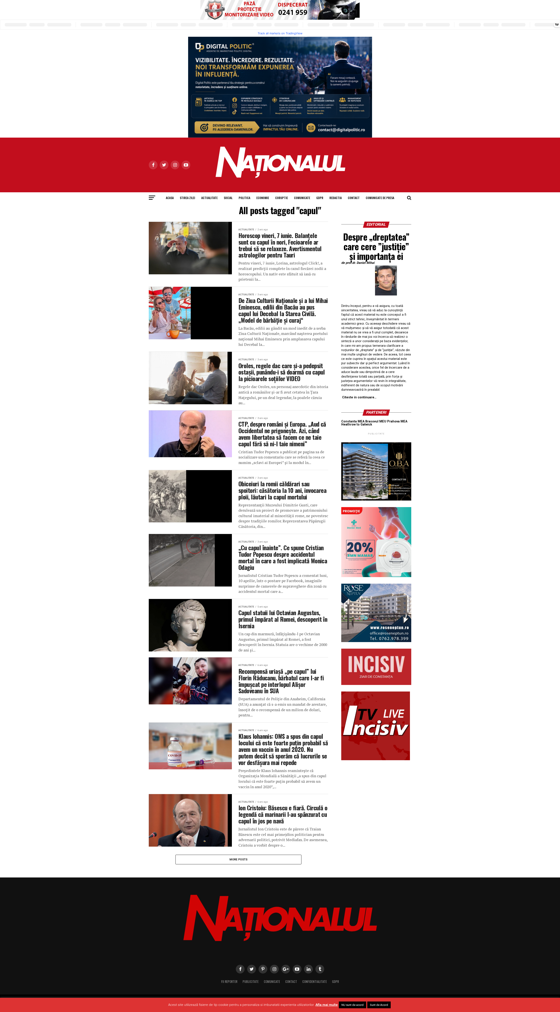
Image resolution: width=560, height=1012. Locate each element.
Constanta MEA (352, 421)
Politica (244, 197)
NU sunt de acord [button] (352, 1005)
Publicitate (251, 981)
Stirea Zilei (187, 197)
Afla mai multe (326, 1005)
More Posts (238, 859)
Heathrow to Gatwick (356, 424)
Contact (354, 197)
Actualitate (209, 197)
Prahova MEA (397, 421)
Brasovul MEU (375, 421)
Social (228, 197)
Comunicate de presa (380, 197)
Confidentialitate (314, 981)
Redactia (335, 197)
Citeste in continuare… (359, 397)
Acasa (170, 197)
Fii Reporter (229, 981)
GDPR (319, 197)
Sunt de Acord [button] (379, 1005)
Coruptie (281, 197)
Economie (262, 197)
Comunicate (302, 197)
